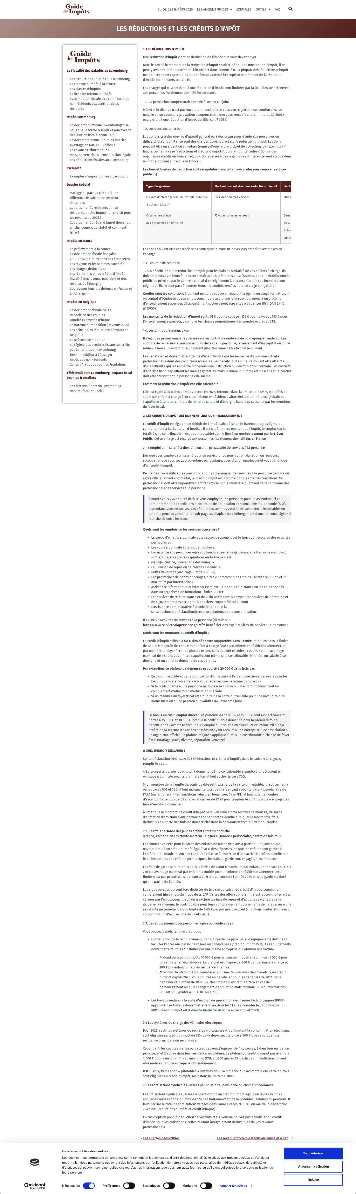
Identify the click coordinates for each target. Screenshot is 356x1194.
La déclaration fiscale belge (90, 310)
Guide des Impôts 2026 (175, 9)
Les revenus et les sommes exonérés (97, 264)
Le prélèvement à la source (90, 249)
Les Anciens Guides (212, 9)
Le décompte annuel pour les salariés (98, 140)
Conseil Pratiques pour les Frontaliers (98, 364)
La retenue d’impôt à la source (93, 84)
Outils (261, 9)
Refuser (313, 1179)
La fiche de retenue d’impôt (90, 94)
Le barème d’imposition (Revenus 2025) (99, 325)
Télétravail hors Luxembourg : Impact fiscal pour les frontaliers (99, 375)
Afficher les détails (233, 1186)
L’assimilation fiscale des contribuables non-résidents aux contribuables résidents (99, 104)
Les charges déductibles (88, 269)
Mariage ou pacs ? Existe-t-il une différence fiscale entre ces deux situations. (94, 198)
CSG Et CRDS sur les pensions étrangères (100, 259)
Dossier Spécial (78, 185)
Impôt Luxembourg (81, 117)
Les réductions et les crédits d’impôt (97, 274)
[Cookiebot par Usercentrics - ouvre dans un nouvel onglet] (35, 1186)
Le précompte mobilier (87, 340)
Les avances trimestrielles (89, 150)
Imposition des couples (87, 315)
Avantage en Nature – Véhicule (93, 145)
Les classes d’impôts (85, 89)
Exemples (244, 9)
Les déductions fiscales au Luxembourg (99, 160)
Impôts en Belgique (81, 302)
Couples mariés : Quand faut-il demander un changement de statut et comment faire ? (101, 227)
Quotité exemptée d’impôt (90, 320)
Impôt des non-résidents (88, 360)
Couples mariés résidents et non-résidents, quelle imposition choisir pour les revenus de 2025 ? (100, 213)
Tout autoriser (313, 1153)
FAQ (277, 9)
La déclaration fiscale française (93, 254)
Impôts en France (80, 241)
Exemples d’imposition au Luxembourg (99, 176)
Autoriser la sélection (313, 1166)
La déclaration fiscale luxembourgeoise (99, 125)
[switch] (129, 1185)
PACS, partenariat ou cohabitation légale (100, 155)
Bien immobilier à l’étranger (91, 355)
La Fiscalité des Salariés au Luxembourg (97, 71)
